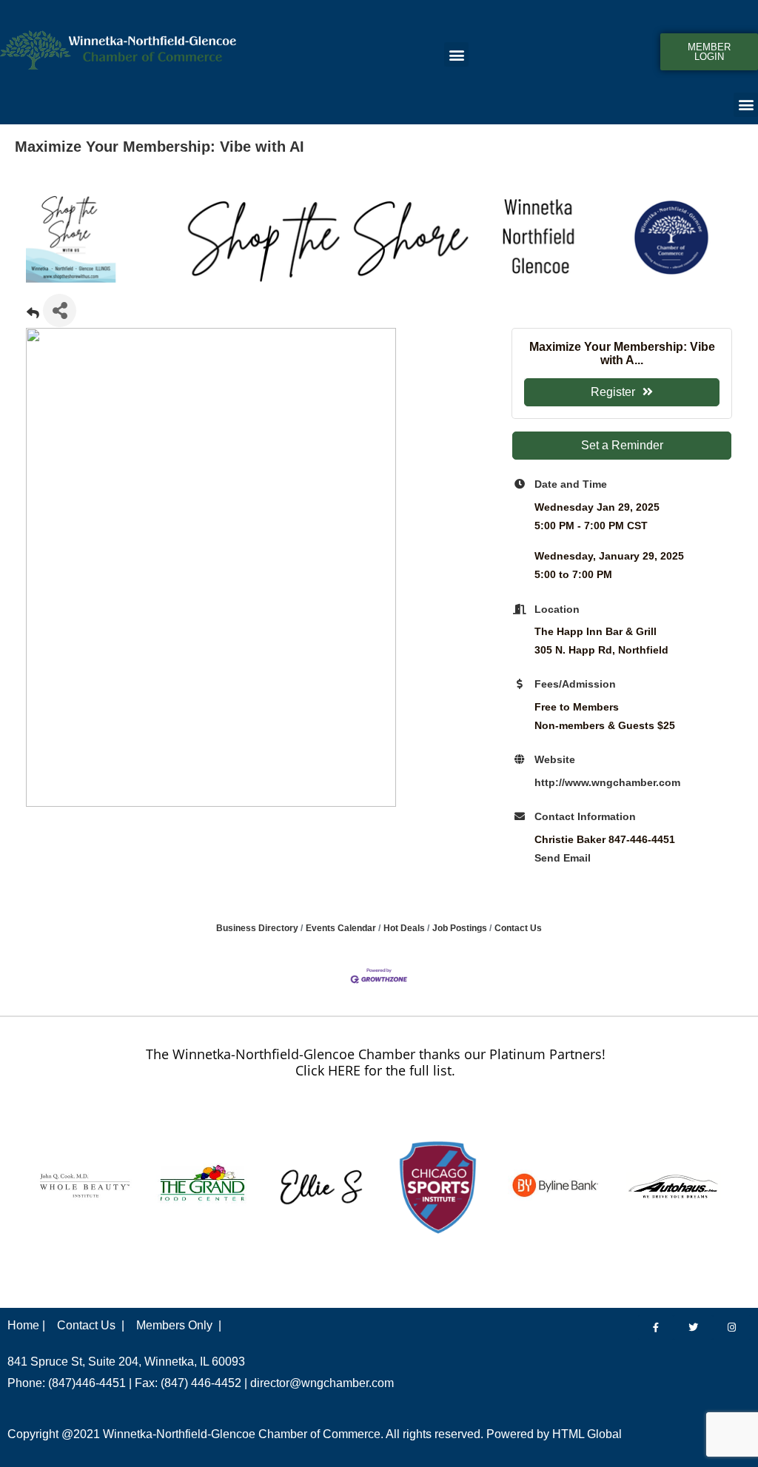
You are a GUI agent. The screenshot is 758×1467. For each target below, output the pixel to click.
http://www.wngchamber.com (607, 782)
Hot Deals (404, 928)
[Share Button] (59, 310)
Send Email (562, 858)
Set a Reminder (622, 445)
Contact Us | (90, 1325)
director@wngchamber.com (322, 1383)
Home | (26, 1325)
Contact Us (518, 928)
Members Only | (178, 1325)
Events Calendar (341, 928)
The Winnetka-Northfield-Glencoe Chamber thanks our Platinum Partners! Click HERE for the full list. (376, 1062)
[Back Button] (33, 315)
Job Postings (459, 928)
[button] (456, 54)
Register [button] (613, 392)
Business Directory (257, 928)
